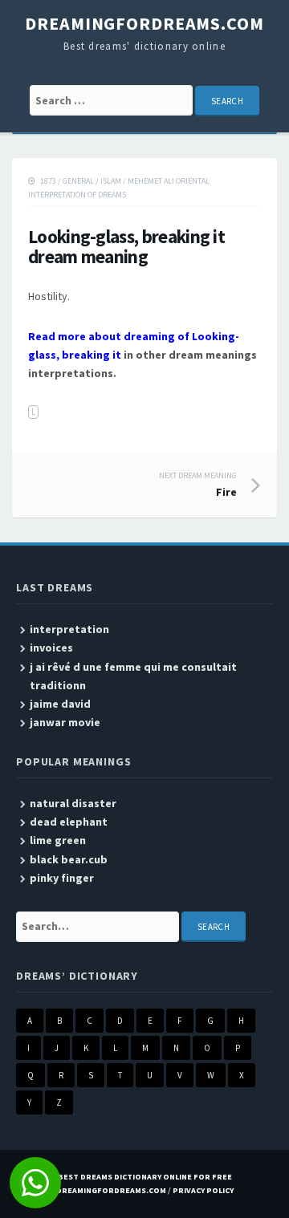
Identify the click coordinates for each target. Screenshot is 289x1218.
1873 (48, 181)
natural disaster (73, 803)
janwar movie (65, 722)
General (78, 181)
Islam (110, 181)
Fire (198, 484)
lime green (58, 840)
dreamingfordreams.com (144, 23)
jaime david (60, 703)
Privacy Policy (203, 1190)
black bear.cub (69, 859)
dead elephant (69, 821)
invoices (51, 647)
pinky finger (62, 878)
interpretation (69, 629)
